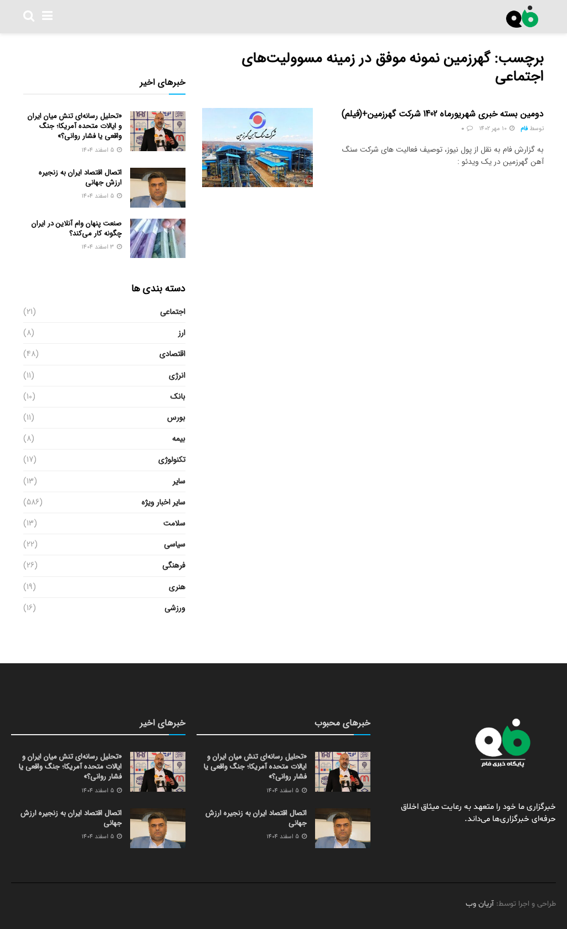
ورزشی (174, 608)
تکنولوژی (171, 459)
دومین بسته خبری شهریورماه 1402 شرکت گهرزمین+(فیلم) (443, 114)
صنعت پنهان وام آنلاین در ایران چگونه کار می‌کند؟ (77, 228)
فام (524, 128)
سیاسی (174, 544)
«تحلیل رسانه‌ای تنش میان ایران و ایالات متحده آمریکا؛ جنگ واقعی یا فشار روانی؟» (75, 126)
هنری (177, 587)
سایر (179, 481)
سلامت (174, 523)
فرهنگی (173, 565)
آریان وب (480, 904)
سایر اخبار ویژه (163, 502)
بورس (176, 417)
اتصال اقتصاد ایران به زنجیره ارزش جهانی (80, 177)
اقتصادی (172, 354)
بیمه (178, 438)
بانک (178, 396)
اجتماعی (172, 312)
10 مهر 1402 (493, 128)
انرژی (177, 375)
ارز (181, 333)
